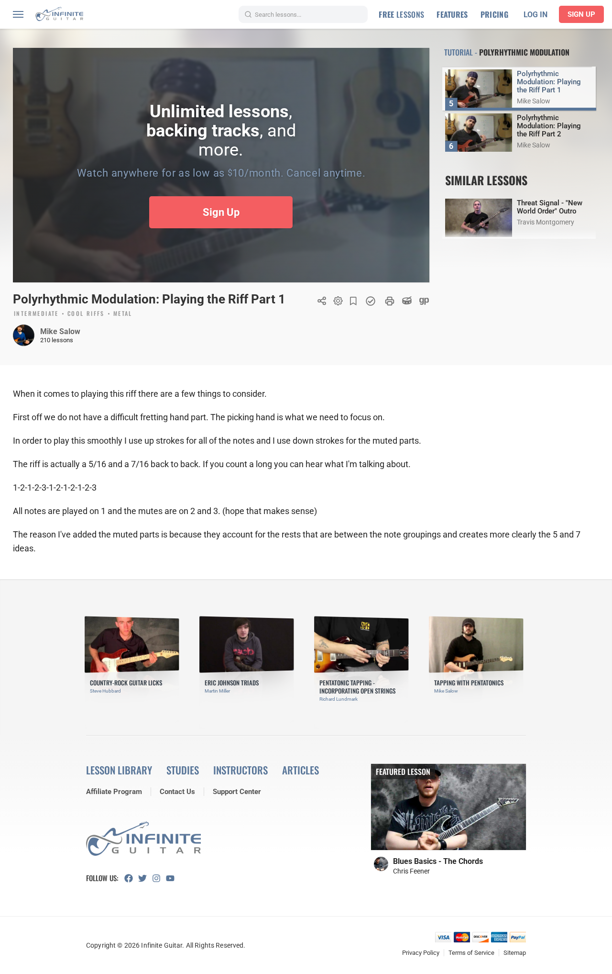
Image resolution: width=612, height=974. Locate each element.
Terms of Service (471, 952)
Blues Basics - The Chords (438, 861)
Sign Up (581, 14)
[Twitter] (145, 878)
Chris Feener (411, 871)
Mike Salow (60, 331)
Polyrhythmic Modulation (524, 52)
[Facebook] (131, 878)
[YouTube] (173, 878)
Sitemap (514, 952)
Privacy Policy (420, 952)
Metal (122, 314)
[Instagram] (159, 878)
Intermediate (36, 314)
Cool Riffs (86, 314)
